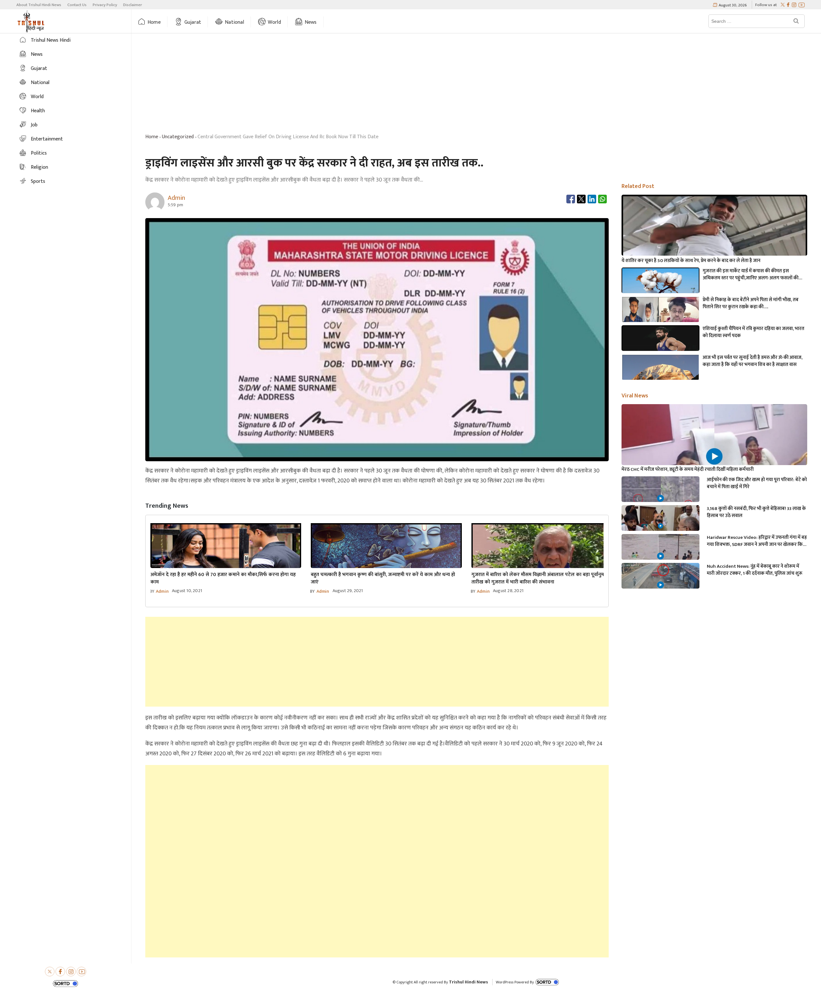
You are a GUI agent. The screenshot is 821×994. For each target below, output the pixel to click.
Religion (39, 167)
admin (162, 591)
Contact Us (77, 5)
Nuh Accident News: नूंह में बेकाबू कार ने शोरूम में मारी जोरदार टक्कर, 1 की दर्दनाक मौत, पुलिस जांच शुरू (754, 570)
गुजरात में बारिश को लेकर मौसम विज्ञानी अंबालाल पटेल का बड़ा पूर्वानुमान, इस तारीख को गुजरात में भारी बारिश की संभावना (543, 578)
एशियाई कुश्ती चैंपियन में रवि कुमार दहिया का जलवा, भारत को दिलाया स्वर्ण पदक (753, 332)
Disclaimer (132, 5)
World (274, 22)
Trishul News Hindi (51, 40)
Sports (38, 181)
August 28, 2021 (508, 590)
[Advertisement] (476, 84)
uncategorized (178, 136)
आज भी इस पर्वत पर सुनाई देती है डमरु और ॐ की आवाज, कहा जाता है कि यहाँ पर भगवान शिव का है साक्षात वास (752, 361)
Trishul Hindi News (468, 982)
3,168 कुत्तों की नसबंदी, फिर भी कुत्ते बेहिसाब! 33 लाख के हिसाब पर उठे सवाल (756, 512)
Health (38, 110)
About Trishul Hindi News (38, 5)
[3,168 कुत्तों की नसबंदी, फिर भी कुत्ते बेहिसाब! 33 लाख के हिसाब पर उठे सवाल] (660, 527)
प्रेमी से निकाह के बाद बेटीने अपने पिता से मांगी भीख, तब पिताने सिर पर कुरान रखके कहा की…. (751, 303)
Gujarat (192, 22)
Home (154, 22)
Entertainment (47, 139)
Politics (39, 153)
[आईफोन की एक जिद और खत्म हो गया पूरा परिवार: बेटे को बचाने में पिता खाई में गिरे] (660, 498)
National (234, 22)
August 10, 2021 (187, 590)
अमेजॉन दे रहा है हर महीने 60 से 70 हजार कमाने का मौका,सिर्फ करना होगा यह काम (223, 578)
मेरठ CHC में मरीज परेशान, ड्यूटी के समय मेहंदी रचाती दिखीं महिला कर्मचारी (688, 469)
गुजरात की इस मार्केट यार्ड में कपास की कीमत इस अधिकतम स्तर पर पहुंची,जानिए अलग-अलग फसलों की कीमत (751, 275)
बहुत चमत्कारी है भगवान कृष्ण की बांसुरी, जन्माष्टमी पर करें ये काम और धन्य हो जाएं (383, 578)
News (311, 22)
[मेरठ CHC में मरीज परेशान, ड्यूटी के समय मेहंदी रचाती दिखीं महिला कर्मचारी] (714, 456)
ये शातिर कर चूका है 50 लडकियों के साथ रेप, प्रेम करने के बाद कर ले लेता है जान (691, 260)
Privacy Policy (105, 5)
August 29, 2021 (348, 590)
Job (34, 125)
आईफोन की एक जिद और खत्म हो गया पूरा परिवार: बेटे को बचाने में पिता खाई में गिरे (757, 483)
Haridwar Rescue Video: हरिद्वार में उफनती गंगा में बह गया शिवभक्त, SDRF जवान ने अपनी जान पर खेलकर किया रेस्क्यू (757, 541)
